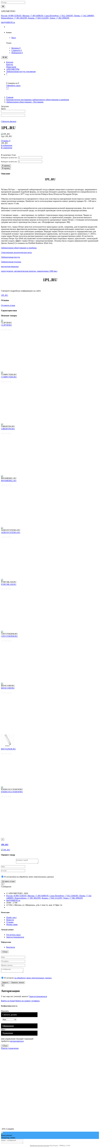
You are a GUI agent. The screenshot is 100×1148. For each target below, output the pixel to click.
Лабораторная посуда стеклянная (21, 71)
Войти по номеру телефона (27, 1001)
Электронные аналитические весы (16, 252)
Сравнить (16, 50)
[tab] (19, 1025)
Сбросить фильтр (8, 121)
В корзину (6, 166)
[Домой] (1, 57)
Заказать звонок (17, 983)
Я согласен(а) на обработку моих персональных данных (29, 877)
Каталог (9, 62)
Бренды (9, 64)
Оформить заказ (13, 85)
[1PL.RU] (5, 850)
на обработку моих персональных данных (33, 978)
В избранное (6, 145)
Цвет (3, 1029)
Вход (13, 38)
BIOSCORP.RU (8, 688)
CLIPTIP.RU (6, 325)
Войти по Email (8, 1001)
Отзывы (9, 922)
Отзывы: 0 (5, 141)
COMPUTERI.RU (9, 377)
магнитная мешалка (10, 266)
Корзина (15, 48)
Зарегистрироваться (15, 937)
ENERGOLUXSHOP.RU (12, 792)
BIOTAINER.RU (8, 749)
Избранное (17, 53)
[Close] (3, 6)
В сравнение (6, 148)
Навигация (11, 67)
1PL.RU (4, 295)
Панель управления (9, 1048)
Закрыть (5, 983)
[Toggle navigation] (5, 57)
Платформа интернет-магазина (39, 1145)
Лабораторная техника (11, 262)
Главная (9, 97)
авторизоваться (17, 1041)
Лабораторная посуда (10, 257)
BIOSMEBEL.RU (9, 481)
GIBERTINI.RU (8, 429)
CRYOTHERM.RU (9, 636)
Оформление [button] (8, 1026)
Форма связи (12, 924)
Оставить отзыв (8, 305)
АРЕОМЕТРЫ (12, 69)
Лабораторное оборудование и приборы (19, 248)
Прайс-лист (11, 917)
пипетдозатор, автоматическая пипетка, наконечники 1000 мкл (29, 271)
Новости (10, 920)
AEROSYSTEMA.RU (10, 532)
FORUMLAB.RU (8, 584)
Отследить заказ (13, 935)
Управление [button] (7, 1033)
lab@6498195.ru (8, 22)
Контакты (10, 947)
